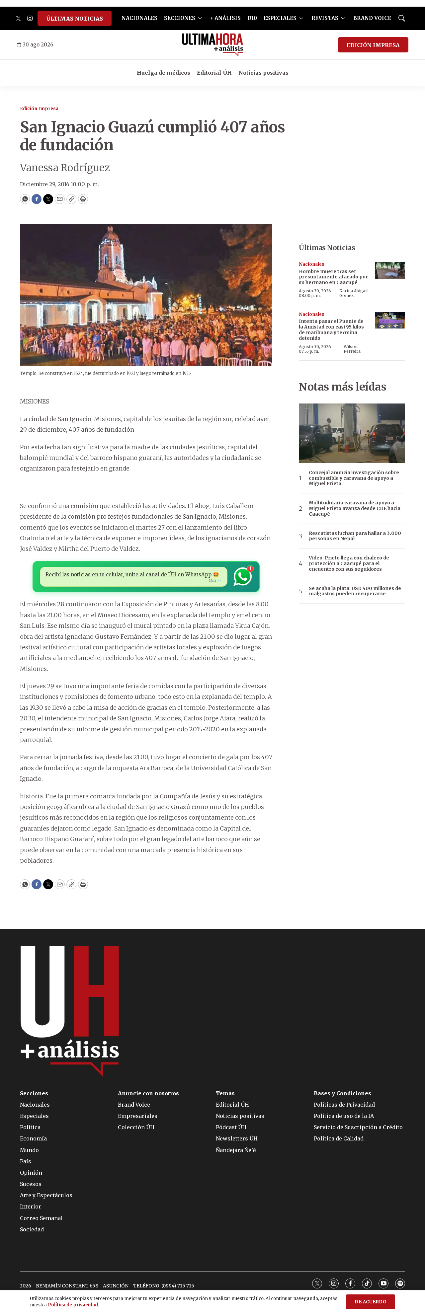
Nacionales (311, 264)
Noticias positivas (263, 72)
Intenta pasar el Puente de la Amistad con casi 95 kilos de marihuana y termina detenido (331, 329)
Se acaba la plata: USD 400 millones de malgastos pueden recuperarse (355, 591)
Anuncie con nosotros (148, 1093)
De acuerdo (370, 1302)
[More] (200, 18)
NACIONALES (139, 18)
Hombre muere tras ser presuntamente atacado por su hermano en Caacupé (333, 277)
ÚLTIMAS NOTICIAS (74, 18)
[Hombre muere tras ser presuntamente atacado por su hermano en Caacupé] (390, 270)
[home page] (212, 44)
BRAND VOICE (372, 18)
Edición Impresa (39, 108)
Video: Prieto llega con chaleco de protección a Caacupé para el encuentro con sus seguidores (349, 563)
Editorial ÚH (214, 72)
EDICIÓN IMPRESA (373, 45)
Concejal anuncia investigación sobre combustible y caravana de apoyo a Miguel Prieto (354, 478)
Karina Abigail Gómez (353, 293)
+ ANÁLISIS (225, 18)
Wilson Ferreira (352, 349)
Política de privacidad (73, 1305)
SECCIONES (179, 18)
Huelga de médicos (163, 72)
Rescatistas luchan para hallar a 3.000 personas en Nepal (355, 536)
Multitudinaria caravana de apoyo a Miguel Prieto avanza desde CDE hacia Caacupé (354, 508)
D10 (252, 18)
